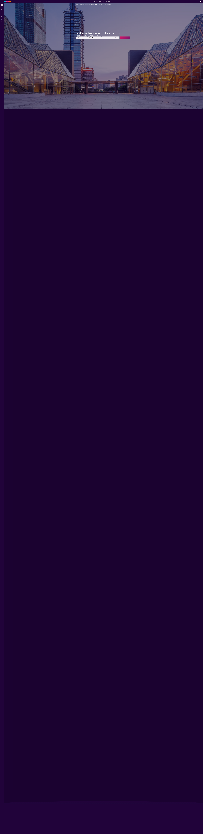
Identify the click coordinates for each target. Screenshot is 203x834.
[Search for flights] (1, 5)
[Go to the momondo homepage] (7, 1)
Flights (77, 4)
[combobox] (79, 35)
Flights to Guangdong (94, 4)
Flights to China (87, 4)
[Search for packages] (1, 11)
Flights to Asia (82, 4)
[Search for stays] (1, 7)
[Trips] (1, 17)
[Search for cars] (1, 9)
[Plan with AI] (1, 14)
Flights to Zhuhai (100, 4)
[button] (2, 1)
